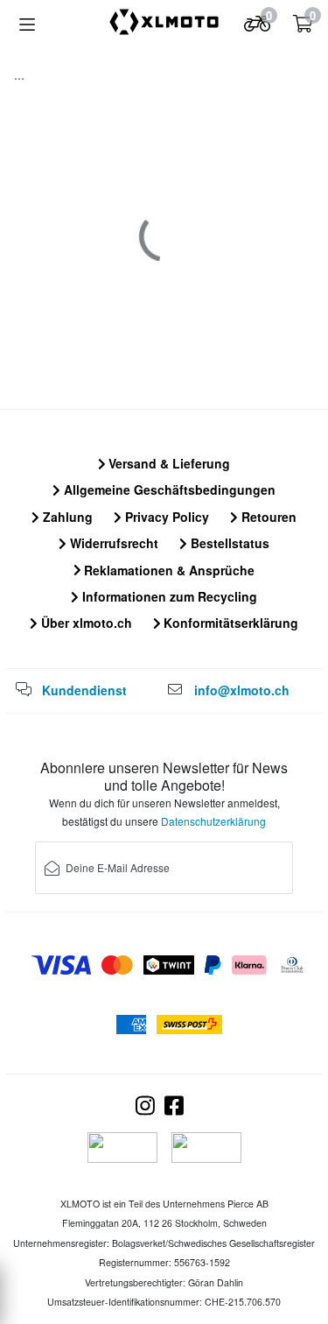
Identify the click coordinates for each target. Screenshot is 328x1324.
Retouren (267, 516)
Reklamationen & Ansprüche (167, 570)
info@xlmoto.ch (242, 690)
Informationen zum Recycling (168, 596)
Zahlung (66, 516)
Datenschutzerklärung (213, 820)
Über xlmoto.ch (85, 622)
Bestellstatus (228, 543)
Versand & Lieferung (167, 463)
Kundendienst (84, 690)
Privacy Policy (165, 516)
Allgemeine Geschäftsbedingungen (168, 489)
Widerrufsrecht (112, 543)
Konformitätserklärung (229, 622)
